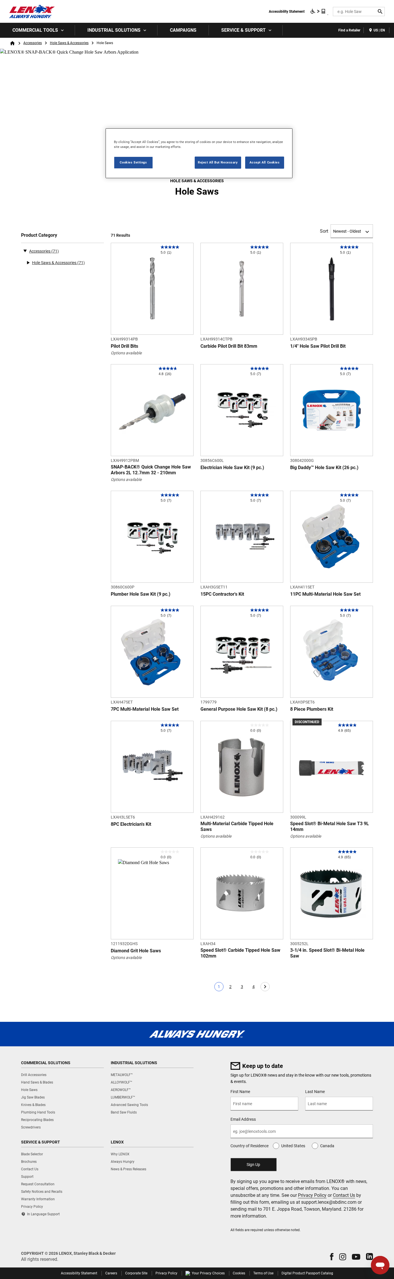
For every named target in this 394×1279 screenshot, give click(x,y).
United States (293, 1145)
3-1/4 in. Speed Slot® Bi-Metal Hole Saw (327, 953)
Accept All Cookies (264, 162)
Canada (327, 1145)
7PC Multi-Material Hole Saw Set (145, 709)
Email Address (243, 1119)
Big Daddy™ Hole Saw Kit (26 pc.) (324, 467)
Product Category (39, 235)
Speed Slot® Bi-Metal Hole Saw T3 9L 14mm (329, 826)
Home (12, 43)
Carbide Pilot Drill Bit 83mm (228, 346)
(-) (25, 250)
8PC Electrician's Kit (131, 824)
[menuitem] (37, 30)
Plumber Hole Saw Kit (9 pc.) (140, 594)
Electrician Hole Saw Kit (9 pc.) (232, 467)
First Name (240, 1091)
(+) (28, 263)
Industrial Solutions (113, 30)
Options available (126, 353)
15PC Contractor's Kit (222, 594)
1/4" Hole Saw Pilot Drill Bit (318, 346)
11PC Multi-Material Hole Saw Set (325, 594)
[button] (331, 1256)
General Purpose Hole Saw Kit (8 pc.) (238, 709)
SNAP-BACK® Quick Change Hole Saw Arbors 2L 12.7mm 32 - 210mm (151, 469)
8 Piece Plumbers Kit (311, 709)
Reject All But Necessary (218, 162)
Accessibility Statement (287, 12)
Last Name (315, 1091)
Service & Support (243, 30)
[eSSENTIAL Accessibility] (318, 11)
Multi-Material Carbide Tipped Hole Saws (236, 826)
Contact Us (344, 1195)
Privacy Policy (312, 1195)
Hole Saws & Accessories (69, 43)
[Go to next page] (265, 986)
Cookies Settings (133, 162)
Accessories (32, 43)
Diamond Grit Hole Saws (136, 950)
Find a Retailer (349, 30)
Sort (324, 231)
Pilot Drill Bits (124, 346)
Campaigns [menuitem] (183, 30)
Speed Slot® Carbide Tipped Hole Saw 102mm (240, 953)
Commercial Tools (35, 30)
